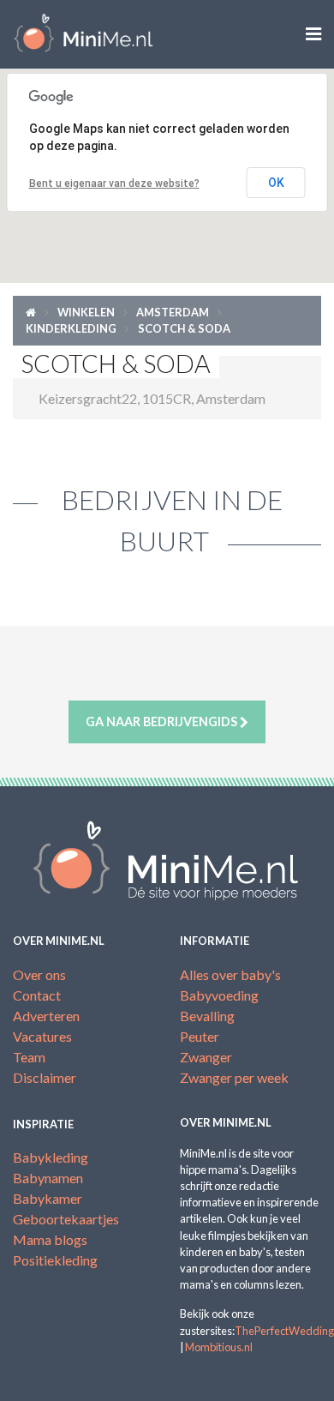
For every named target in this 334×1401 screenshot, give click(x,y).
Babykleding (50, 1157)
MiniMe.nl (83, 34)
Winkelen (86, 312)
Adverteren (46, 1015)
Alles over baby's (230, 974)
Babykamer (47, 1198)
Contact (37, 995)
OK (276, 182)
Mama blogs (50, 1239)
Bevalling (207, 1015)
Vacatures (42, 1036)
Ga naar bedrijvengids (163, 721)
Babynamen (48, 1178)
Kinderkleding (71, 328)
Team (29, 1057)
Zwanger (206, 1057)
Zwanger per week (234, 1077)
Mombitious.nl (219, 1347)
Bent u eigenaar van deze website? (114, 183)
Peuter (199, 1036)
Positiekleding (55, 1260)
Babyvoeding (219, 995)
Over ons (39, 974)
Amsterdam (172, 312)
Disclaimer (44, 1077)
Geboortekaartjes (66, 1219)
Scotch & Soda (184, 328)
